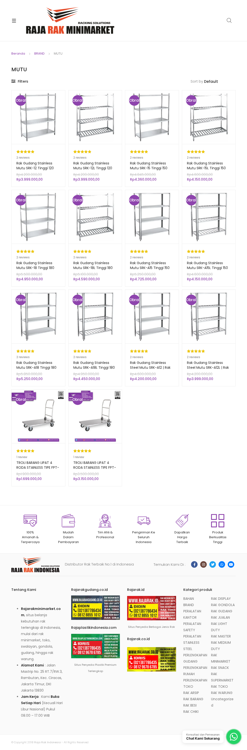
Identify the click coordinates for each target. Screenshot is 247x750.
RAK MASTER (221, 636)
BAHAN (188, 598)
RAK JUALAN (220, 617)
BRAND (39, 53)
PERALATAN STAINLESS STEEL (192, 642)
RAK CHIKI (191, 711)
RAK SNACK (220, 667)
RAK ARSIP (191, 692)
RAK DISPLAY (221, 598)
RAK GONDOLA (223, 604)
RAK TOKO (219, 686)
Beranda (18, 53)
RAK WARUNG (222, 692)
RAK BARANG (193, 699)
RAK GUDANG (221, 611)
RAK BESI (190, 705)
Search (229, 20)
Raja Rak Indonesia (47, 742)
